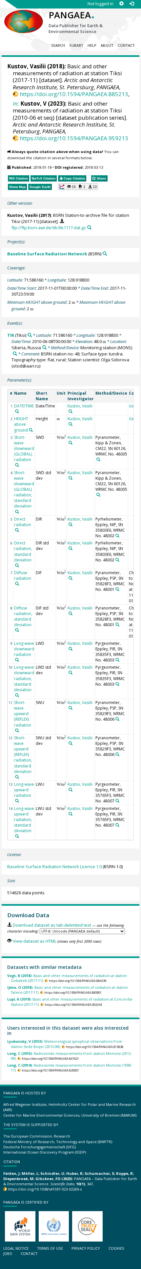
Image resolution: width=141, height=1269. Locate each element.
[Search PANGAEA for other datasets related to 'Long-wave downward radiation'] (17, 660)
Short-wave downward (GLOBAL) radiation (24, 449)
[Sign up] (121, 3)
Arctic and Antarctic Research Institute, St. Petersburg (63, 83)
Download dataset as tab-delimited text (52, 925)
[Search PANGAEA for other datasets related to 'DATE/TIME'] (17, 411)
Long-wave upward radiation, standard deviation (24, 820)
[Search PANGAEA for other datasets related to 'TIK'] (30, 335)
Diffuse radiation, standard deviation (23, 616)
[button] (78, 186)
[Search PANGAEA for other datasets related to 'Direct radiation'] (17, 530)
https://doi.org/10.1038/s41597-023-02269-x (45, 1189)
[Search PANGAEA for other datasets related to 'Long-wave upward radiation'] (17, 801)
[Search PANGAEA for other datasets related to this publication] (89, 227)
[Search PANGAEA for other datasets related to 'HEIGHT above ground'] (31, 430)
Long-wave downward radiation (24, 649)
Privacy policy (85, 1248)
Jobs (7, 1253)
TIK (10, 335)
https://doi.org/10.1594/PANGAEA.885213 (74, 94)
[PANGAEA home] (23, 16)
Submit (76, 45)
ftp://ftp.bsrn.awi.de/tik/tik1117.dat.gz (48, 228)
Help (92, 45)
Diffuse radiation (22, 575)
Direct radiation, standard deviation (23, 551)
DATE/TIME (24, 406)
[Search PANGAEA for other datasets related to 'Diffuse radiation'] (17, 584)
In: (16, 103)
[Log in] (132, 3)
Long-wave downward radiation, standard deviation (24, 678)
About (107, 45)
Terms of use (50, 1248)
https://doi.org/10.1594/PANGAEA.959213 (74, 138)
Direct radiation (22, 521)
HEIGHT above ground (21, 424)
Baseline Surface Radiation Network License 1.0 (54, 866)
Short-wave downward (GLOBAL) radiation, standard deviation (24, 489)
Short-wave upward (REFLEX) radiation (22, 714)
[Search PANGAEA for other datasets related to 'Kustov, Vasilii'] (70, 411)
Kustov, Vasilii (26, 66)
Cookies (116, 1248)
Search (58, 45)
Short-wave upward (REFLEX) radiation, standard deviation (23, 754)
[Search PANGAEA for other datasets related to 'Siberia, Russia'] (44, 347)
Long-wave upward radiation (24, 789)
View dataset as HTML (34, 941)
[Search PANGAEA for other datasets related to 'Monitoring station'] (15, 354)
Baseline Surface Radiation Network (47, 254)
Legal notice (16, 1248)
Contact (126, 45)
